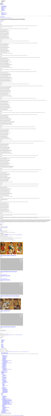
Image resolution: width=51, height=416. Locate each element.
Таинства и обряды (3, 405)
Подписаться (7, 350)
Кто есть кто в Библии (5, 356)
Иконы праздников (4, 364)
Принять (22, 415)
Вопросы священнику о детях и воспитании (7, 400)
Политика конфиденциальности (4, 352)
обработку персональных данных (8, 234)
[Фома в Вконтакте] (2, 339)
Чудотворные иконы (5, 365)
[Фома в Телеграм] (2, 340)
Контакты (2, 345)
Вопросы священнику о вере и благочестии (7, 399)
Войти (4, 16)
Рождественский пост (5, 396)
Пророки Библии (4, 357)
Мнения (2, 393)
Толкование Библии (5, 358)
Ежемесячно (5, 231)
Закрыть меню (1, 3)
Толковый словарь (4, 387)
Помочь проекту (1, 233)
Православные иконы (3, 363)
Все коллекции (2, 14)
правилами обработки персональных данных (13, 351)
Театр (3, 386)
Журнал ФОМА (1, 17)
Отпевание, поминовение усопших (6, 407)
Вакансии (2, 346)
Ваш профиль (3, 1)
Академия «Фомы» (3, 7)
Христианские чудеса (5, 375)
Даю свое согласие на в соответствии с (11, 234)
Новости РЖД (2, 373)
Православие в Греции (5, 390)
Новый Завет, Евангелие (5, 355)
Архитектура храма (5, 366)
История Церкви (4, 377)
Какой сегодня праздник (3, 12)
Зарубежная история (5, 378)
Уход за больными (4, 380)
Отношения (2, 371)
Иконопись (4, 384)
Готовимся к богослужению (4, 409)
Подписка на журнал (3, 10)
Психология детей (4, 368)
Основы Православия (3, 374)
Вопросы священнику (3, 8)
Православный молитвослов (6, 17)
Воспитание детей (3, 367)
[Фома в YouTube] (2, 341)
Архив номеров (3, 347)
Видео (2, 394)
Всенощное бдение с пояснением (6, 410)
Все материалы (2, 9)
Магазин (2, 344)
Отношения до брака (5, 381)
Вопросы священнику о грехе (6, 401)
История (2, 376)
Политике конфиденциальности (18, 415)
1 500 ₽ (1, 229)
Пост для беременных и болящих (6, 398)
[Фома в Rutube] (2, 342)
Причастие (4, 406)
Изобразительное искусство (5, 385)
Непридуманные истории (4, 6)
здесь (14, 232)
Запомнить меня (2, 336)
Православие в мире (3, 388)
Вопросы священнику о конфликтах (6, 402)
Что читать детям (4, 369)
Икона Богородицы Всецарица (4, 226)
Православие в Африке (5, 389)
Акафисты (10, 17)
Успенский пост (4, 397)
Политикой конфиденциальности (19, 234)
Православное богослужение (4, 13)
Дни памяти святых (5, 361)
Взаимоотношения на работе (5, 382)
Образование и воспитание (4, 372)
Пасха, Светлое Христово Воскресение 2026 (7, 360)
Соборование (4, 408)
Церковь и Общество (3, 412)
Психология (2, 379)
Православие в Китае (5, 392)
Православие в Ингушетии (5, 391)
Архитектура (4, 383)
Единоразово (2, 231)
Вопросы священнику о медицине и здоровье (7, 404)
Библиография (4, 359)
